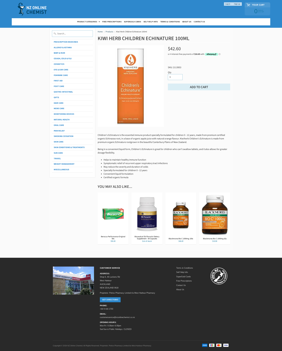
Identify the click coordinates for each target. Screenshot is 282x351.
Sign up (237, 4)
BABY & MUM (59, 53)
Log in (227, 4)
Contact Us (199, 21)
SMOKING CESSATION (63, 136)
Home (100, 31)
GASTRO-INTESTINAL (63, 91)
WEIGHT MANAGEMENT (64, 164)
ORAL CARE (59, 125)
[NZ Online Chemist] (32, 9)
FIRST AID (58, 80)
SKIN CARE (58, 141)
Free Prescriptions (184, 281)
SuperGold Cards (132, 21)
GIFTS (56, 97)
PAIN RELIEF (59, 130)
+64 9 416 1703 (106, 309)
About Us (186, 21)
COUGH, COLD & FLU (63, 58)
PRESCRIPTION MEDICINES (66, 42)
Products (109, 31)
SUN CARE (58, 153)
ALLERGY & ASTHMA (63, 47)
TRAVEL (57, 158)
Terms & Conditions (170, 21)
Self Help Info (150, 21)
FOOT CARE (59, 86)
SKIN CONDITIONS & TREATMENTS (69, 147)
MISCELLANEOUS (61, 169)
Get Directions (110, 300)
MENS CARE (59, 108)
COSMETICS (59, 64)
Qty (169, 72)
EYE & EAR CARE (61, 69)
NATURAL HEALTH (61, 119)
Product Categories (89, 22)
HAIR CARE (58, 103)
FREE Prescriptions (111, 21)
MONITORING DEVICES (64, 114)
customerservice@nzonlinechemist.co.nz (117, 317)
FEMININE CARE (61, 75)
